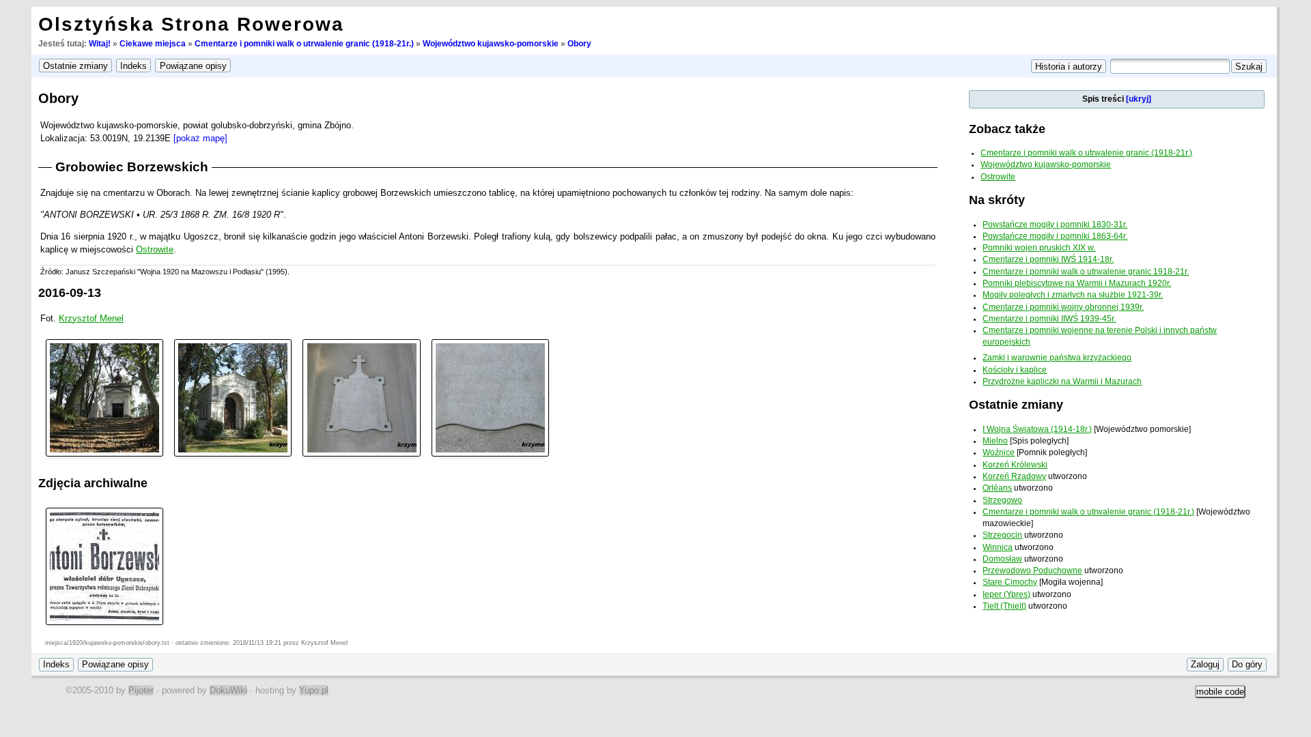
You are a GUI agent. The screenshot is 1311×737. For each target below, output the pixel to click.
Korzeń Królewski (1015, 465)
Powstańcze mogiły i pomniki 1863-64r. (1055, 236)
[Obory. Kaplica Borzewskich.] (233, 397)
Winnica (998, 547)
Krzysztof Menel (91, 318)
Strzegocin (1002, 535)
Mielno (995, 441)
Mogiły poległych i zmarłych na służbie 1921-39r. (1073, 295)
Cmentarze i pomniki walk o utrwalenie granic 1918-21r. (1086, 272)
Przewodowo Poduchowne (1032, 570)
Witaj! (100, 44)
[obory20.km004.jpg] (490, 397)
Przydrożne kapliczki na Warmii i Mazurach (1062, 381)
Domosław (1002, 559)
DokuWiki (228, 690)
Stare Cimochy (1010, 582)
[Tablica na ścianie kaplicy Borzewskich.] (361, 397)
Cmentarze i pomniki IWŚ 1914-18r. (1048, 259)
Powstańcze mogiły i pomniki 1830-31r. (1055, 224)
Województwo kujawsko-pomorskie (491, 44)
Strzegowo (1002, 500)
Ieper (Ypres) (1006, 594)
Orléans (997, 488)
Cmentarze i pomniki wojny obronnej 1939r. (1063, 307)
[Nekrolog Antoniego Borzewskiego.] (104, 565)
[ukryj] (1138, 99)
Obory (579, 44)
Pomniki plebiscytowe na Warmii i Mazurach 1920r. (1077, 283)
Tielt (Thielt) (1004, 606)
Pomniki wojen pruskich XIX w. (1039, 248)
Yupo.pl (313, 690)
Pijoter (141, 690)
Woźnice (999, 452)
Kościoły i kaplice (1015, 370)
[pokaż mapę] (200, 138)
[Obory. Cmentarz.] (104, 397)
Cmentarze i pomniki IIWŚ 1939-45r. (1049, 319)
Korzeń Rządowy (1014, 476)
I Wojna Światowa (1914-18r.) (1037, 429)
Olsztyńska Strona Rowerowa (191, 24)
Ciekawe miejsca (152, 44)
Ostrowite (154, 249)
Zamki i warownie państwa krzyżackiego (1057, 357)
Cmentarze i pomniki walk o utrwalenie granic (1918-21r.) (304, 44)
